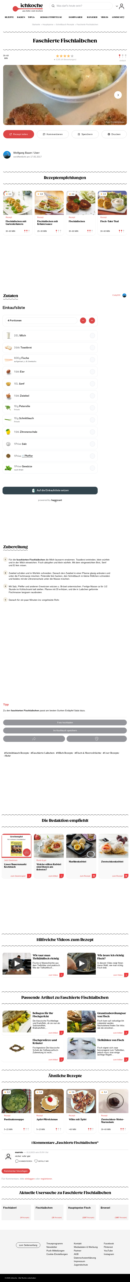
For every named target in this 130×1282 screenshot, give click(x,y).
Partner (77, 1250)
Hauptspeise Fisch (79, 1207)
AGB (76, 1254)
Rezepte (9, 17)
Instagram (109, 1254)
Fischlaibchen (44, 1207)
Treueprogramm (54, 1243)
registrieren (46, 1178)
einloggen (30, 1178)
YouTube (108, 1250)
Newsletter (51, 1247)
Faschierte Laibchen (43, 753)
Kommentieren (25, 1161)
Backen (21, 17)
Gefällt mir (43, 1161)
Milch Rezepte (65, 753)
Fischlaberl (9, 1207)
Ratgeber (92, 17)
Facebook (109, 1243)
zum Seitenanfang (28, 1245)
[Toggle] (120, 6)
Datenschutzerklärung (85, 1257)
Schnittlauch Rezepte (17, 753)
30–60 (6, 56)
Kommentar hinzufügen (16, 1171)
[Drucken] (97, 739)
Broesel (105, 1207)
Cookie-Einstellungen (57, 1254)
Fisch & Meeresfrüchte (88, 753)
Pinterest (108, 1247)
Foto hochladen (65, 722)
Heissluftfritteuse (51, 17)
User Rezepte (111, 753)
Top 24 (31, 17)
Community (118, 17)
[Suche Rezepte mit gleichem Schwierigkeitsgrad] (123, 56)
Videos (104, 17)
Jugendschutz (81, 1264)
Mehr (8, 756)
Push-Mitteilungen (55, 1250)
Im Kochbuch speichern (65, 730)
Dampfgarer (75, 17)
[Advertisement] (65, 908)
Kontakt (77, 1243)
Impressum (79, 1261)
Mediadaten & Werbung (86, 1247)
